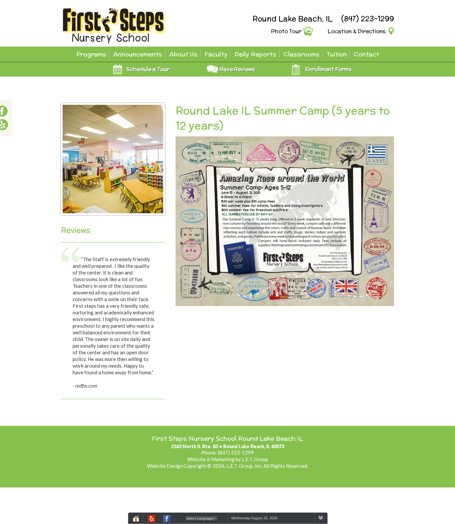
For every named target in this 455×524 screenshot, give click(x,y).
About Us (183, 54)
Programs (91, 54)
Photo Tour (286, 31)
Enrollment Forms (328, 69)
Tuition (336, 54)
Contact (366, 54)
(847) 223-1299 (367, 18)
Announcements (137, 54)
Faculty (216, 54)
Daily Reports (255, 54)
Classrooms (301, 54)
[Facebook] (167, 519)
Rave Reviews (237, 69)
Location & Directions (357, 31)
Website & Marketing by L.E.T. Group (227, 459)
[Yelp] (152, 519)
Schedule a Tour (148, 69)
